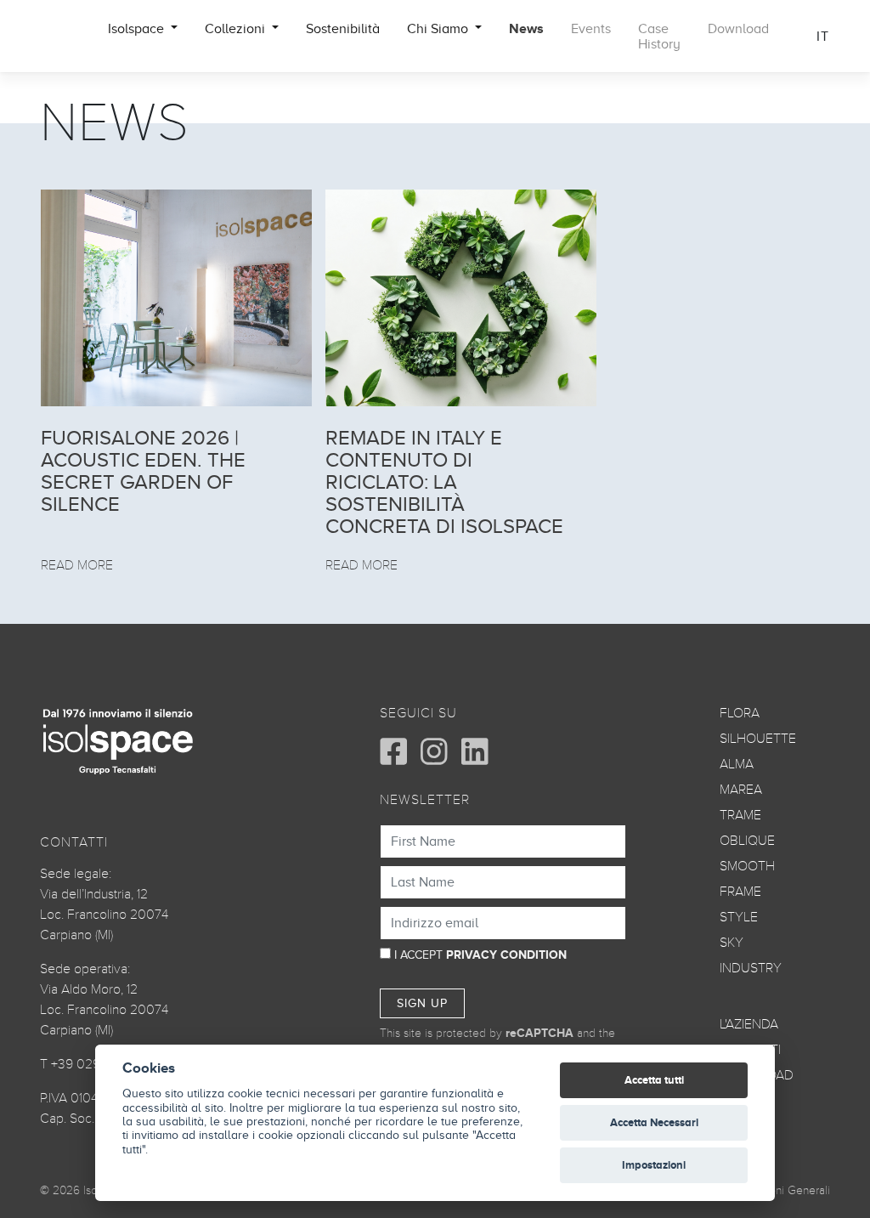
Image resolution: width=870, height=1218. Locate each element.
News (526, 29)
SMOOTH (747, 866)
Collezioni (236, 29)
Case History (659, 36)
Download (738, 29)
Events (591, 29)
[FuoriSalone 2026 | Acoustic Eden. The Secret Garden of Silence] (176, 298)
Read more (77, 565)
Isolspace (137, 29)
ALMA (737, 764)
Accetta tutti (654, 1080)
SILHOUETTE (758, 738)
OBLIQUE (747, 840)
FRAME (740, 891)
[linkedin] (475, 751)
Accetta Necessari (654, 1122)
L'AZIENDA (749, 1024)
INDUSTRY (751, 968)
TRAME (740, 815)
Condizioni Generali (780, 1190)
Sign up (422, 1003)
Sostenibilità (343, 29)
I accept (480, 954)
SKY (731, 942)
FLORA (740, 713)
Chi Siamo (439, 29)
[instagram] (434, 751)
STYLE (739, 917)
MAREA (741, 789)
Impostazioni (654, 1165)
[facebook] (393, 751)
